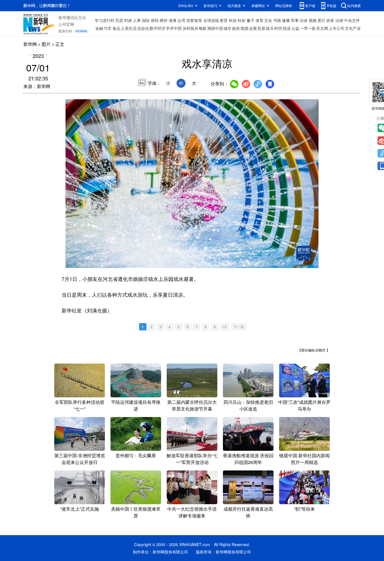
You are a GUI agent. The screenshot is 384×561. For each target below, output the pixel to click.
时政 (128, 20)
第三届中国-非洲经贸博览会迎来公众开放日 (79, 458)
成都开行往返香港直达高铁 (248, 512)
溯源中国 (215, 28)
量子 (250, 20)
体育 (259, 20)
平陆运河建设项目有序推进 (136, 405)
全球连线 (211, 20)
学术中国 (174, 28)
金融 (99, 28)
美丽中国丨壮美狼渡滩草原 (136, 512)
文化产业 (353, 28)
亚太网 (322, 28)
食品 (116, 28)
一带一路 (308, 28)
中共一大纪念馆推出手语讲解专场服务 (192, 512)
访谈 (304, 20)
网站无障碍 (283, 5)
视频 (313, 20)
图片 (322, 20)
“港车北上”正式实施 (79, 509)
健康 (286, 20)
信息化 (143, 28)
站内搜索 (354, 5)
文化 (268, 20)
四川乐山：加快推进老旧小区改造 (248, 405)
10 (225, 326)
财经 (155, 20)
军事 (295, 20)
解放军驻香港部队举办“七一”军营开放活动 (192, 458)
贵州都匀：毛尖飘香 (136, 455)
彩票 (261, 28)
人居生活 (129, 28)
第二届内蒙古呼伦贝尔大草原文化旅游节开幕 (192, 405)
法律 (339, 20)
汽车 (108, 28)
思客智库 (194, 20)
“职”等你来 (304, 509)
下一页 (239, 326)
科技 (233, 20)
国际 (146, 20)
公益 (295, 28)
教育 (224, 20)
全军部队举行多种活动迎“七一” (79, 405)
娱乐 (270, 28)
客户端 (310, 5)
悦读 (287, 28)
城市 (227, 28)
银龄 (203, 28)
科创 (241, 20)
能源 (245, 28)
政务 (330, 20)
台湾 (181, 20)
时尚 (278, 28)
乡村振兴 (190, 28)
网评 (164, 20)
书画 (277, 20)
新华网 (30, 44)
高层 (119, 20)
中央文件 (352, 20)
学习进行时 (104, 20)
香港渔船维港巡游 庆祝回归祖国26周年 (248, 458)
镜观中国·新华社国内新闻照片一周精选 (304, 458)
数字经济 (157, 28)
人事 (137, 20)
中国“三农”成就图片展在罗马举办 (304, 405)
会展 (253, 28)
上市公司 (336, 28)
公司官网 (66, 24)
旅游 (236, 28)
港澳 (173, 20)
